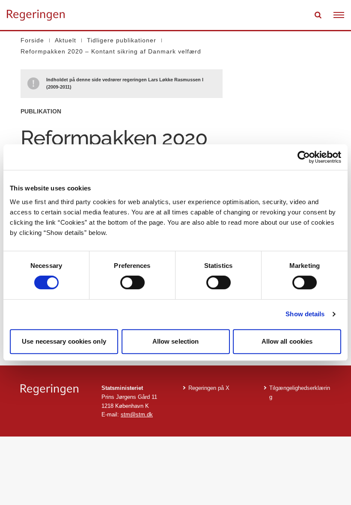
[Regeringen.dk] (54, 389)
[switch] (132, 282)
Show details (305, 314)
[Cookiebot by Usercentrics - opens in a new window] (303, 157)
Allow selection (175, 341)
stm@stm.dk (137, 414)
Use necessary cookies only (64, 341)
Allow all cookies (287, 341)
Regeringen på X (208, 388)
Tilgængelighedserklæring (299, 392)
